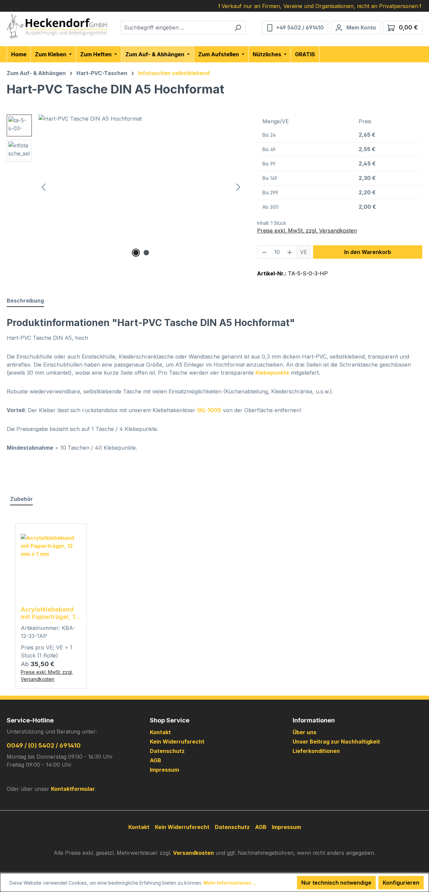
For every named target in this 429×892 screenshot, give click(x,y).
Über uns (304, 732)
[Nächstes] (238, 186)
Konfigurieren (401, 882)
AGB (155, 760)
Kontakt (160, 732)
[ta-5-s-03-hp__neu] (141, 187)
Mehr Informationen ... (229, 883)
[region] (125, 187)
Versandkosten (193, 852)
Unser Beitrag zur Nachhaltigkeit (336, 741)
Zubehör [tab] (21, 499)
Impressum (164, 769)
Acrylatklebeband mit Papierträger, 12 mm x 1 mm (50, 613)
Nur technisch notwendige (336, 882)
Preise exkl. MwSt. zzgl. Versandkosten (307, 230)
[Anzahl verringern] (264, 252)
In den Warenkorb (367, 252)
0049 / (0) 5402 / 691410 (44, 745)
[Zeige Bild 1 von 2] (135, 252)
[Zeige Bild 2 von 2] (146, 252)
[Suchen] (238, 27)
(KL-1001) (209, 410)
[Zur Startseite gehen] (57, 26)
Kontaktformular (73, 788)
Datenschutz (167, 751)
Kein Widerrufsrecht (177, 741)
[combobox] (175, 27)
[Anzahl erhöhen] (290, 252)
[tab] (25, 301)
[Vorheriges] (44, 186)
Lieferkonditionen (316, 751)
